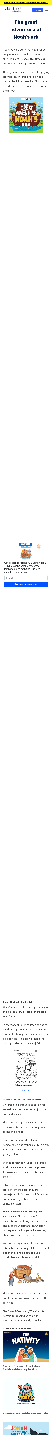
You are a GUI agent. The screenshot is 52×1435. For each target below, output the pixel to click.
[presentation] (26, 1346)
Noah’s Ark (26, 1090)
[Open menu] (46, 10)
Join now (38, 10)
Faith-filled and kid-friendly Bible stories (25, 1413)
